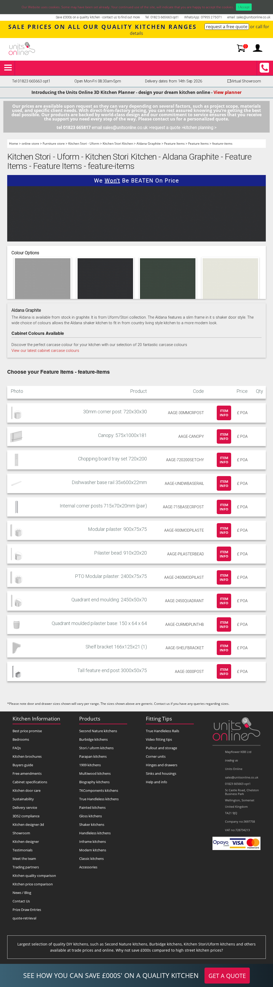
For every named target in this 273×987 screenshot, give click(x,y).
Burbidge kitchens (93, 739)
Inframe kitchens (92, 841)
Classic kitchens (91, 858)
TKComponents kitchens (98, 790)
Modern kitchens (92, 850)
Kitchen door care (27, 790)
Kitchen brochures (27, 756)
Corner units (156, 756)
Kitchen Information (36, 718)
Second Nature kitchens (98, 730)
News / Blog (22, 892)
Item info (224, 412)
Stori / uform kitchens (96, 748)
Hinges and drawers (161, 765)
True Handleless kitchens (99, 799)
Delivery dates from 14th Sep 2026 (173, 81)
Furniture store (54, 143)
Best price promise (27, 730)
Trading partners (26, 867)
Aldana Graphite (148, 143)
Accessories (88, 867)
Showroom (21, 833)
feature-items (222, 143)
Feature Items (174, 143)
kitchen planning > (200, 127)
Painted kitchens (92, 807)
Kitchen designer (26, 841)
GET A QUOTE (227, 976)
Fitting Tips (159, 718)
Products (89, 718)
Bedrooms (21, 739)
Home (13, 143)
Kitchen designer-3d (28, 824)
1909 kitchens (90, 765)
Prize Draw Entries (27, 909)
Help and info (156, 782)
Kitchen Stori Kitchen (118, 143)
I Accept (244, 7)
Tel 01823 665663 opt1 (31, 81)
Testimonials (23, 850)
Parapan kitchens (93, 756)
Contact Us (21, 901)
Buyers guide (23, 765)
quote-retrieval (24, 918)
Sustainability (23, 799)
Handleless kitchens (95, 833)
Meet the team (24, 858)
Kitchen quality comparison (34, 875)
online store (30, 143)
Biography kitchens (94, 782)
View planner (228, 92)
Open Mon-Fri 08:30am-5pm (97, 81)
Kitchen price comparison (33, 884)
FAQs (17, 748)
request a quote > (167, 127)
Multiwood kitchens (95, 773)
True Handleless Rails (162, 730)
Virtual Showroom (244, 81)
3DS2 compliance (26, 816)
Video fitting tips (159, 739)
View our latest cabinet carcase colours (45, 350)
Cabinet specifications (30, 782)
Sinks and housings (161, 773)
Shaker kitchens (91, 824)
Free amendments (27, 773)
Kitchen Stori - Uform (83, 143)
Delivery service (25, 807)
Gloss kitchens (90, 816)
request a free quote (226, 27)
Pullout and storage (161, 748)
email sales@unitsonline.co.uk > (121, 127)
